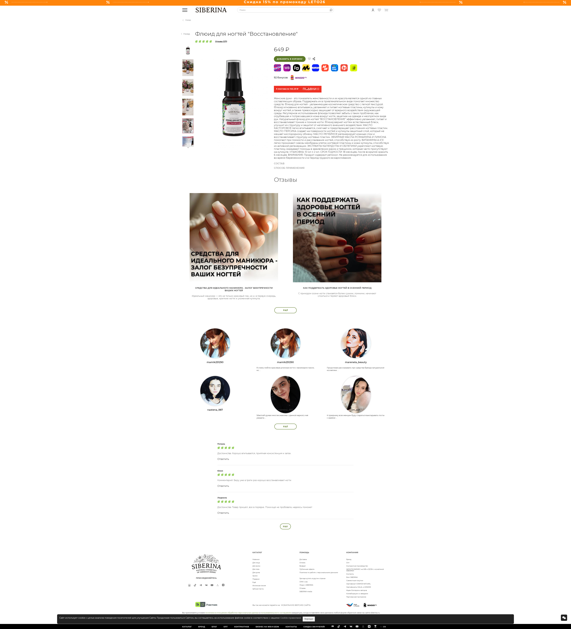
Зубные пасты (258, 589)
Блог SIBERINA (352, 577)
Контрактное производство (357, 566)
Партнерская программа (356, 597)
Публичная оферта (306, 569)
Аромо (255, 576)
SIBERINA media (305, 592)
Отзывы (302, 588)
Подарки (255, 579)
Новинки (255, 559)
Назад (188, 20)
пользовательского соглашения (276, 613)
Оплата (302, 563)
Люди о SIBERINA (306, 585)
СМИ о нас (303, 582)
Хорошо (308, 619)
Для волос (256, 566)
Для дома (256, 573)
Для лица (256, 563)
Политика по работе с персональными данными (318, 573)
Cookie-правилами (290, 618)
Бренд (348, 559)
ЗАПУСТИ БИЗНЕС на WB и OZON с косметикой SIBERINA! (365, 570)
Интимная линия (259, 586)
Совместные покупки (354, 581)
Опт (347, 563)
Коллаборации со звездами (357, 594)
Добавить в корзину (290, 59)
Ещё (254, 582)
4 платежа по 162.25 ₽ (287, 89)
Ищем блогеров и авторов (356, 590)
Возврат (302, 566)
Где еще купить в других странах (312, 578)
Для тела (255, 569)
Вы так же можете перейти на (281, 605)
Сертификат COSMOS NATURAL (358, 584)
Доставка (303, 559)
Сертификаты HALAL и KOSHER (358, 587)
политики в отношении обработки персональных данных (232, 613)
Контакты (350, 574)
